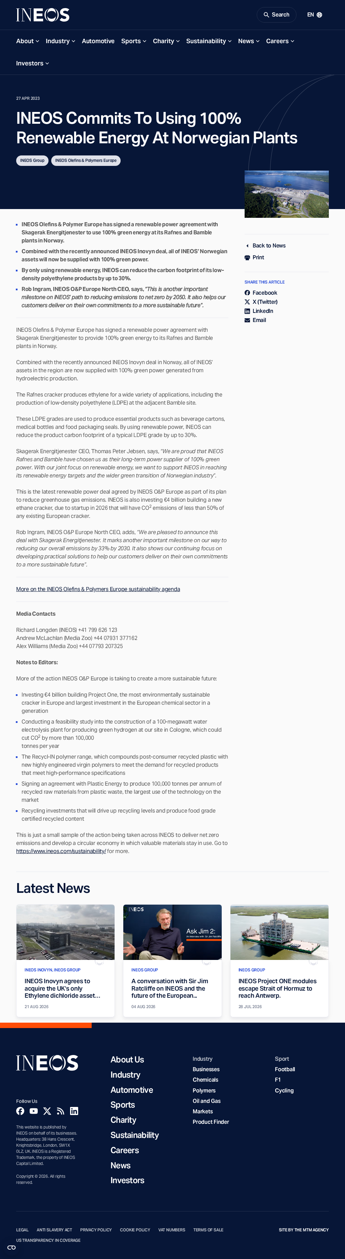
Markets (203, 1111)
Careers (277, 41)
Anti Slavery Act (54, 1230)
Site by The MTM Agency (304, 1230)
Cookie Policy (135, 1230)
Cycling (284, 1090)
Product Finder (211, 1122)
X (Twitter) (265, 302)
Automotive (98, 41)
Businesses (206, 1069)
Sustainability (206, 41)
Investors (29, 63)
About (25, 41)
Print (258, 257)
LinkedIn (263, 311)
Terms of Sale (208, 1230)
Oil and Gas (206, 1101)
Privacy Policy (96, 1230)
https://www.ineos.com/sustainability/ (61, 851)
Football (285, 1069)
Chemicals (205, 1080)
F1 (278, 1080)
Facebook (265, 293)
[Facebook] (20, 1111)
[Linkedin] (74, 1111)
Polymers (204, 1090)
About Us (127, 1060)
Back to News (269, 245)
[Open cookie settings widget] (11, 1247)
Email (259, 320)
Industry (58, 41)
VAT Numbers (171, 1230)
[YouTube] (34, 1111)
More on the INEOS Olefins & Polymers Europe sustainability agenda (98, 589)
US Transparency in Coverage (48, 1240)
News (246, 41)
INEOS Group (32, 160)
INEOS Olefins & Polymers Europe (86, 160)
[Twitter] (47, 1111)
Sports (131, 41)
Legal (22, 1230)
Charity (163, 41)
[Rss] (61, 1111)
